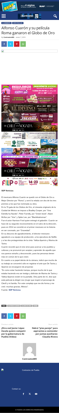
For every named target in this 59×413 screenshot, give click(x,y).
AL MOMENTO (6, 23)
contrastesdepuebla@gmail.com (34, 389)
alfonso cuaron (14, 306)
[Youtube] (36, 394)
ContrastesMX (9, 37)
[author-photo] (29, 349)
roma (35, 306)
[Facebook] (4, 44)
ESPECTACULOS (18, 23)
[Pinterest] (16, 44)
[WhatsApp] (23, 44)
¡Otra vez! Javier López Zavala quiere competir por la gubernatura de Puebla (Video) (13, 332)
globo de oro (26, 306)
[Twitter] (10, 44)
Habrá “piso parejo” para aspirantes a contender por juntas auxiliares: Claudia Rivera (45, 332)
